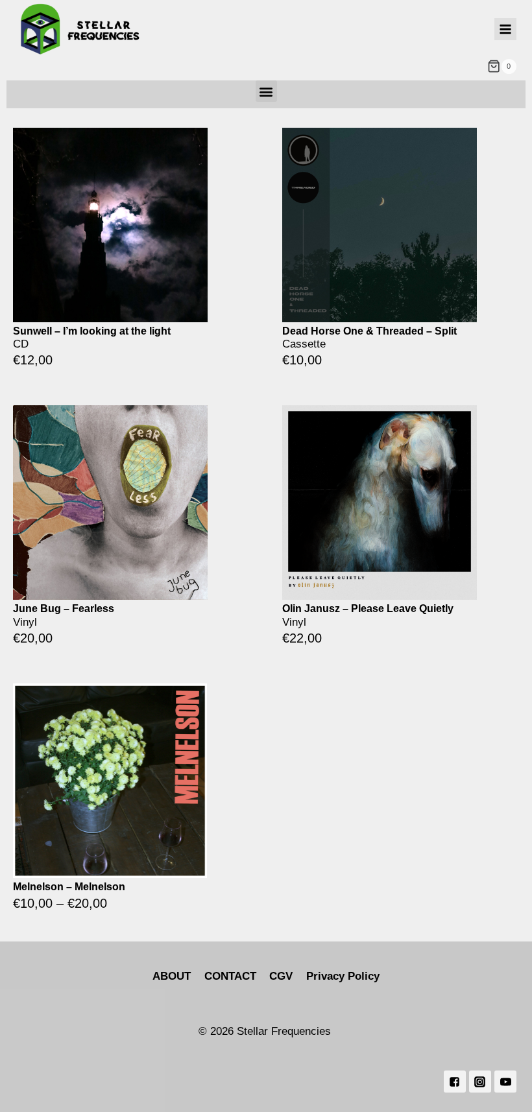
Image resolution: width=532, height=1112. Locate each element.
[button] (266, 91)
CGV (281, 976)
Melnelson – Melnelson (69, 886)
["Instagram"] (480, 1082)
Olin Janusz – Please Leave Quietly (367, 608)
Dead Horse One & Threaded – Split (369, 331)
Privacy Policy (343, 976)
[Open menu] (505, 29)
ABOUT (171, 976)
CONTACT (230, 976)
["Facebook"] (455, 1082)
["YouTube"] (505, 1082)
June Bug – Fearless (63, 608)
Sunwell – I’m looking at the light (92, 331)
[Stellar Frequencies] (80, 29)
